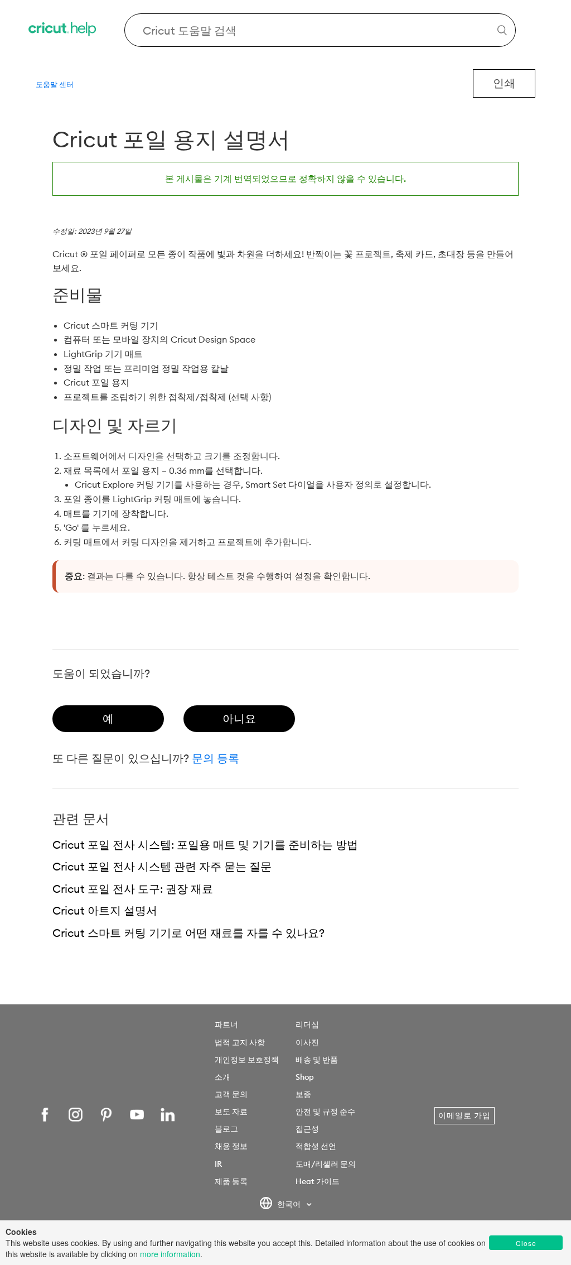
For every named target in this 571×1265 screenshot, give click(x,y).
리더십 (307, 1024)
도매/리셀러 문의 (326, 1164)
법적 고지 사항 (240, 1042)
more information (170, 1253)
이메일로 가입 (464, 1115)
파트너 (226, 1024)
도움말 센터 (55, 84)
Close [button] (526, 1243)
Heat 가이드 (318, 1181)
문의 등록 (215, 758)
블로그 (226, 1129)
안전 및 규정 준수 (325, 1112)
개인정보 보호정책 (247, 1060)
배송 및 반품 (317, 1060)
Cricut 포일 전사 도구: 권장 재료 (132, 889)
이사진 (307, 1042)
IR (218, 1164)
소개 (222, 1077)
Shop (305, 1077)
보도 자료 (231, 1112)
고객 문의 (231, 1094)
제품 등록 (231, 1181)
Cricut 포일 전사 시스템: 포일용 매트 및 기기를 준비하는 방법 (205, 845)
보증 (303, 1094)
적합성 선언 (316, 1146)
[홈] (63, 30)
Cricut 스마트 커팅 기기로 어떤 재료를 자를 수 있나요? (188, 933)
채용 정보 (231, 1146)
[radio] (108, 718)
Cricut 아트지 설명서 (104, 910)
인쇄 (504, 83)
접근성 (307, 1129)
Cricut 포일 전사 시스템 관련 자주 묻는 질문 (162, 866)
